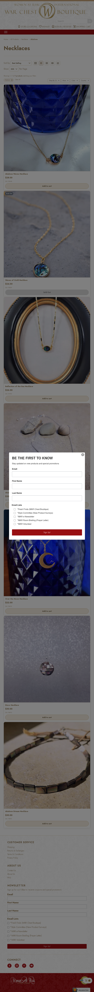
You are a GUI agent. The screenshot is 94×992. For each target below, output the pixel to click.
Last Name (17, 493)
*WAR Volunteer (24, 523)
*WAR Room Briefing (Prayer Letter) (32, 520)
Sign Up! (47, 532)
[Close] (82, 454)
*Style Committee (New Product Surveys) (35, 512)
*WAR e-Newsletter (25, 516)
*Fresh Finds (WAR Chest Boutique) (33, 509)
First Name (17, 481)
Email (14, 469)
